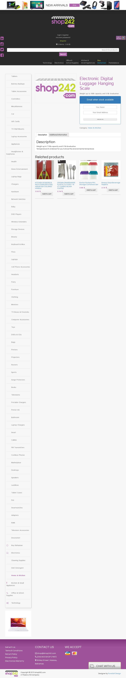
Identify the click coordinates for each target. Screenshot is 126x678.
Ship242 (63, 41)
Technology (47, 63)
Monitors (14, 304)
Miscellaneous (16, 106)
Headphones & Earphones (14, 152)
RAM (13, 523)
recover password (63, 37)
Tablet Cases (16, 492)
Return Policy (11, 654)
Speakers (15, 477)
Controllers (15, 99)
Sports (13, 372)
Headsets (15, 274)
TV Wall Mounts (17, 129)
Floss (13, 252)
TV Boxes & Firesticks (20, 312)
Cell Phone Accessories (20, 267)
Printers (14, 349)
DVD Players (16, 214)
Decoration (15, 538)
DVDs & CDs (16, 334)
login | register (63, 35)
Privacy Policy (11, 658)
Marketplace (114, 63)
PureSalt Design (114, 673)
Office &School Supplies (72, 62)
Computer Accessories (20, 319)
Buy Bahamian (17, 545)
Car (12, 114)
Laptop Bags (16, 176)
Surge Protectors (18, 380)
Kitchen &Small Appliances (88, 62)
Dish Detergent (17, 568)
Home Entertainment (19, 169)
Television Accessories (20, 530)
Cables (14, 440)
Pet (12, 500)
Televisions (15, 395)
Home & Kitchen (18, 575)
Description (42, 135)
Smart (13, 432)
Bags (13, 342)
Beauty (14, 237)
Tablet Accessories (18, 91)
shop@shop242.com (46, 653)
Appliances (15, 144)
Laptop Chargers (18, 425)
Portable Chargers (18, 402)
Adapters (15, 515)
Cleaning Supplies (18, 560)
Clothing (14, 297)
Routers (14, 365)
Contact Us (44, 647)
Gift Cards (15, 121)
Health (13, 161)
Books (13, 387)
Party (13, 282)
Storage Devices (17, 229)
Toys (13, 327)
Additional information (58, 135)
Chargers (15, 184)
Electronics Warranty (14, 661)
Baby (13, 207)
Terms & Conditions (14, 651)
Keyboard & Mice (18, 244)
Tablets (14, 76)
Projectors (15, 357)
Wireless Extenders (19, 222)
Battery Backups (18, 84)
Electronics (59, 63)
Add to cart (46, 194)
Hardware (15, 191)
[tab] (42, 135)
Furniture (15, 289)
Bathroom (15, 417)
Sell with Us (10, 647)
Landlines (15, 485)
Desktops (15, 470)
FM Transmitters (17, 447)
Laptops (14, 259)
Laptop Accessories (19, 136)
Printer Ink (15, 410)
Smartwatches (17, 508)
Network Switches (18, 199)
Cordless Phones (18, 455)
